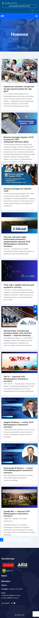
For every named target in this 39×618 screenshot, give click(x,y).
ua (32, 10)
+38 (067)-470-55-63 (11, 3)
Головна (15, 39)
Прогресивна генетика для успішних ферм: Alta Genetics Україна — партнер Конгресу (18, 333)
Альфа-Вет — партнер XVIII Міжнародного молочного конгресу (17, 513)
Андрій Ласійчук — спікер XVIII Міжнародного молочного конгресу (18, 424)
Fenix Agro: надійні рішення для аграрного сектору (19, 286)
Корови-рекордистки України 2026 (17, 189)
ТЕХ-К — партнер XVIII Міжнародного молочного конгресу (16, 378)
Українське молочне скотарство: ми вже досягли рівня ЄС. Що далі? (19, 88)
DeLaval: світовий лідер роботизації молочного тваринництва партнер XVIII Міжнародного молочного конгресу (17, 241)
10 (31, 540)
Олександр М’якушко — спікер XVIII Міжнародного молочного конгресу (18, 470)
